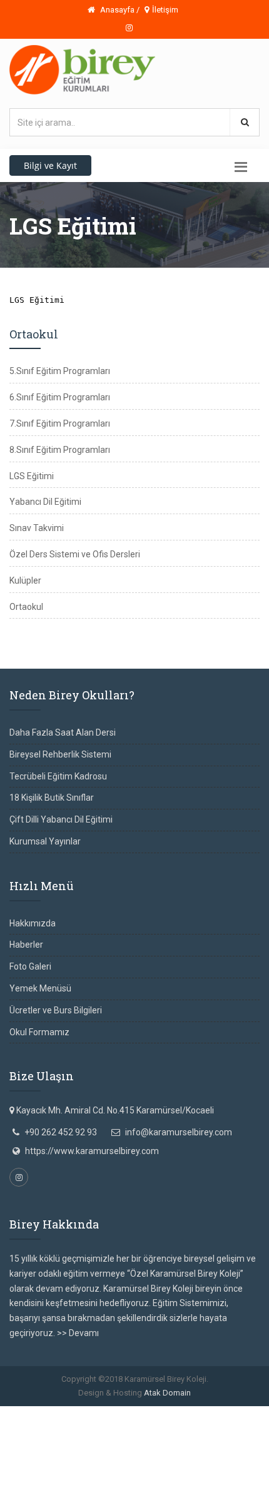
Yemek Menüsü (40, 988)
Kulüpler (25, 580)
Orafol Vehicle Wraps (140, 1487)
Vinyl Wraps (105, 1472)
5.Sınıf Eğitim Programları (59, 371)
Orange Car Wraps (63, 1457)
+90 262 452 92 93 (60, 1132)
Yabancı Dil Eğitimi (45, 502)
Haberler (26, 945)
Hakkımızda (32, 923)
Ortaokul (26, 607)
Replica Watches (155, 1442)
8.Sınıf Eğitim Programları (59, 450)
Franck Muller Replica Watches (59, 1413)
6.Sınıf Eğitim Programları (59, 397)
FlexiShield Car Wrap (169, 1472)
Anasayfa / (119, 9)
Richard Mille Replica (140, 1428)
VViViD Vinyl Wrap (218, 1487)
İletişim (165, 9)
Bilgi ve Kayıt (50, 165)
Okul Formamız (39, 1032)
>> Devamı (78, 1333)
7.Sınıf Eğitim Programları (59, 423)
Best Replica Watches (78, 1442)
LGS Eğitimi (31, 476)
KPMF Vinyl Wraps (62, 1487)
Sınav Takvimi (36, 528)
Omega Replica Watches (169, 1413)
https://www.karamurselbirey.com (92, 1151)
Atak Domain (167, 1392)
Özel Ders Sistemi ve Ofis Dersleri (74, 554)
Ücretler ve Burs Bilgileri (55, 1010)
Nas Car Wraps (51, 1472)
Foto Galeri (30, 966)
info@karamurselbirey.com (178, 1132)
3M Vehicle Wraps (136, 1457)
